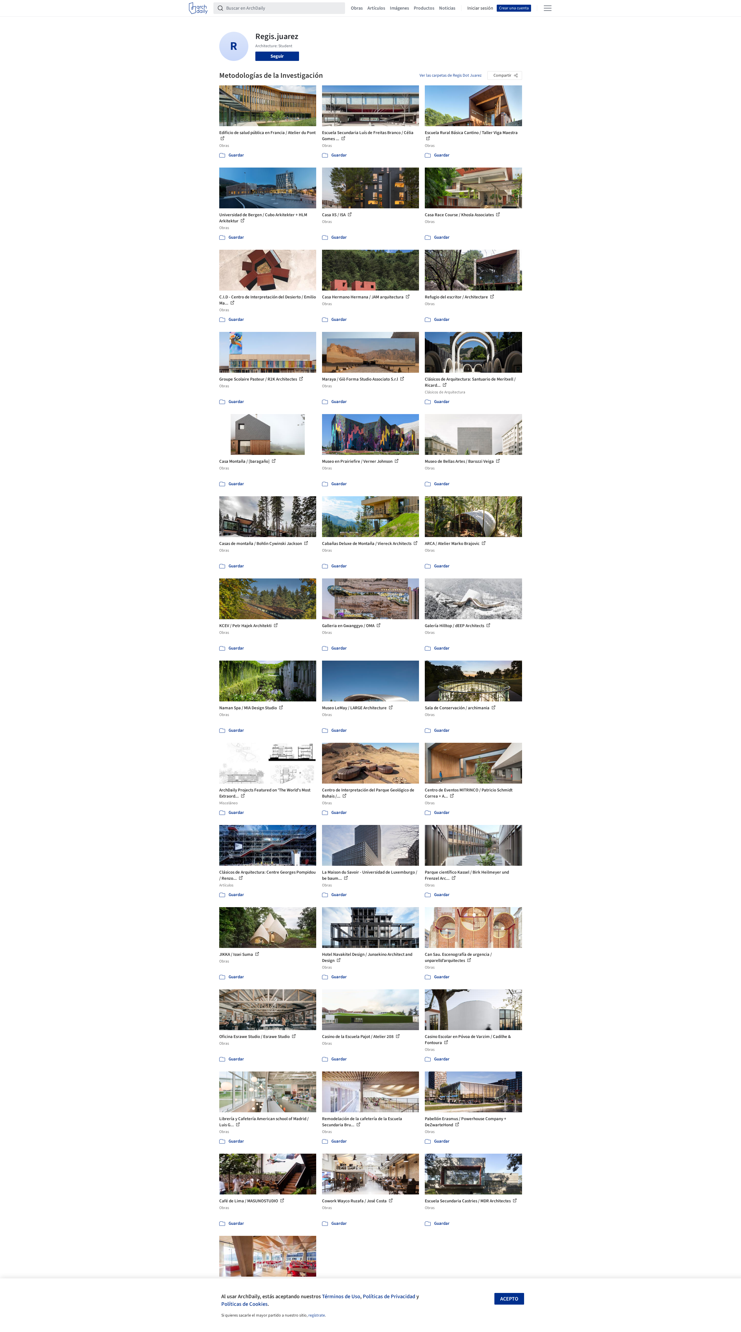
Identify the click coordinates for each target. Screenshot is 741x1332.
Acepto (509, 1299)
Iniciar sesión (480, 8)
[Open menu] (547, 8)
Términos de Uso (341, 1296)
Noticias (447, 8)
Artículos (376, 8)
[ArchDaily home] (198, 8)
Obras (357, 8)
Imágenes (399, 8)
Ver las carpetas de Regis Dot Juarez (451, 75)
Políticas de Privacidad (389, 1296)
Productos (424, 8)
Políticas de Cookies (244, 1304)
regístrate (316, 1315)
